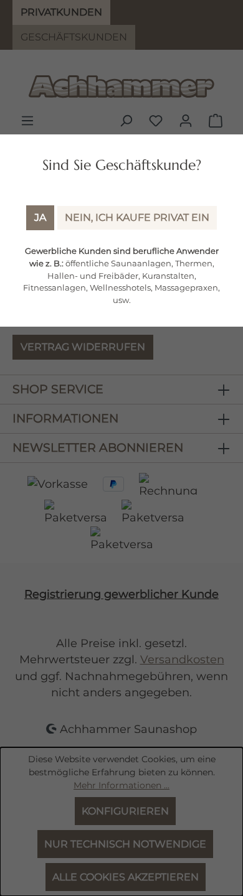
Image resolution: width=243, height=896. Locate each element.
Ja (40, 217)
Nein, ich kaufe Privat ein (137, 217)
